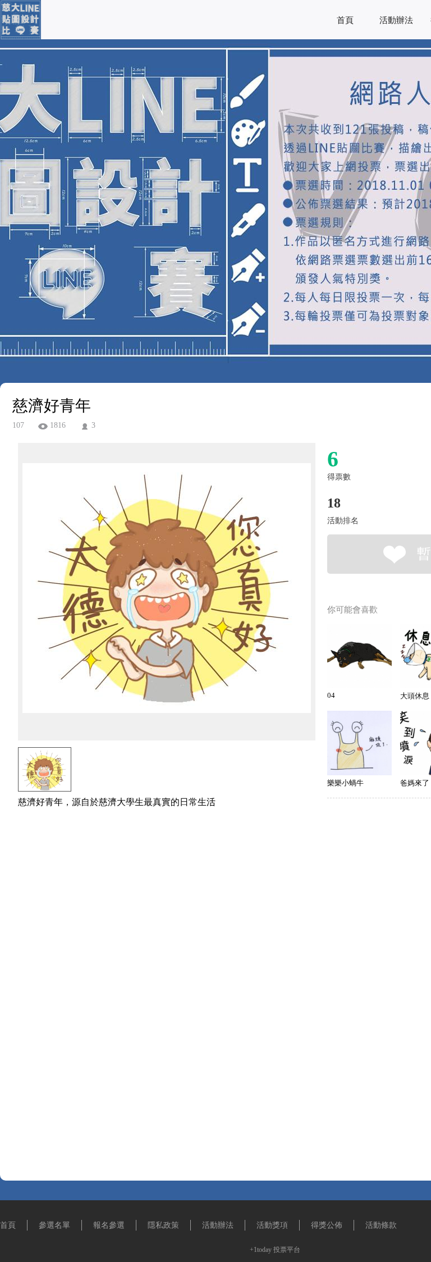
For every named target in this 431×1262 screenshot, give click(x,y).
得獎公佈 (326, 1225)
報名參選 (109, 1225)
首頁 (345, 20)
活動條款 (381, 1225)
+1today (261, 1250)
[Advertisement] (149, 869)
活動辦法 (396, 20)
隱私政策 (163, 1225)
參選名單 (54, 1225)
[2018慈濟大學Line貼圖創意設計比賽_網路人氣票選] (20, 36)
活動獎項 (272, 1225)
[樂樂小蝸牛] (359, 743)
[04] (359, 656)
